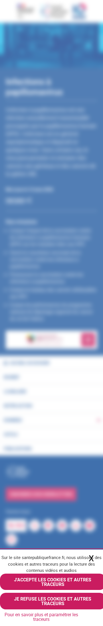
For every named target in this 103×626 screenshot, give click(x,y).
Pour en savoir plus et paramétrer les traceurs (41, 616)
